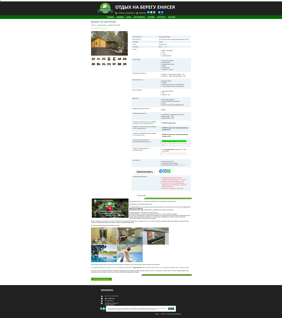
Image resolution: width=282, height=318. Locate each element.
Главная (110, 17)
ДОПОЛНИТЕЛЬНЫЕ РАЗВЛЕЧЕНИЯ (101, 279)
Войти (157, 314)
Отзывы (151, 17)
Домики (120, 17)
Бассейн (171, 17)
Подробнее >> (153, 309)
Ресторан (161, 17)
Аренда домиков (102, 25)
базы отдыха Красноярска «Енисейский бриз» (151, 207)
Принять (171, 308)
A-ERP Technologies (176, 314)
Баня (129, 17)
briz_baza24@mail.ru (109, 300)
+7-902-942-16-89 (142, 13)
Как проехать (139, 17)
